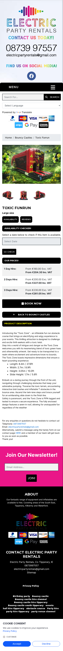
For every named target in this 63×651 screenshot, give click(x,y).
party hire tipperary (17, 611)
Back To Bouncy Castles (33, 314)
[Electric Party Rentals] (31, 19)
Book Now (32, 303)
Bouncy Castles (23, 137)
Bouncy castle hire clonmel (31, 599)
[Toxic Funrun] (31, 164)
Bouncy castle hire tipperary (30, 602)
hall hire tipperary (13, 608)
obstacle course (35, 608)
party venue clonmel (43, 611)
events (50, 605)
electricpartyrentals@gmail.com (23, 427)
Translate (27, 112)
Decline (46, 643)
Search (54, 97)
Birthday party (21, 596)
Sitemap (31, 572)
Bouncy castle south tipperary (26, 605)
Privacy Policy (31, 586)
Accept (17, 643)
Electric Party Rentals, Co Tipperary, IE (31, 561)
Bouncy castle (40, 596)
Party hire (53, 608)
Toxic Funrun (42, 137)
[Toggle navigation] (53, 87)
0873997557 (19, 423)
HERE (18, 433)
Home (8, 137)
